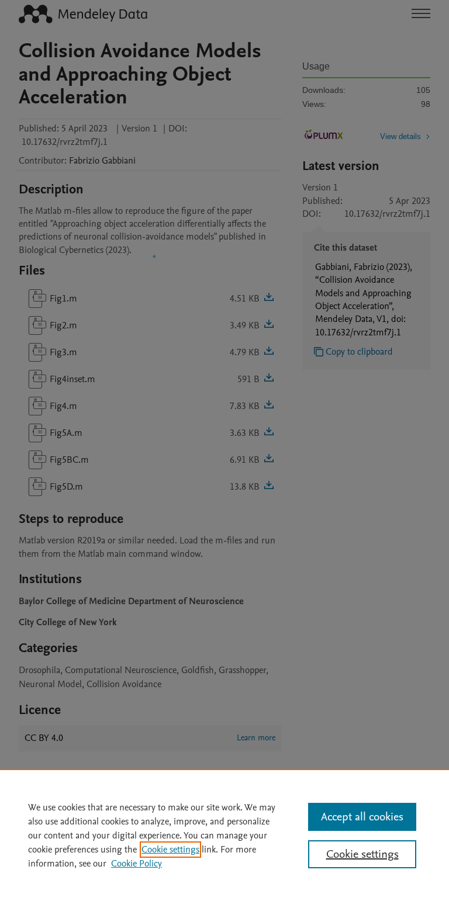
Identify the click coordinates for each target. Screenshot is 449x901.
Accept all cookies (362, 816)
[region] (224, 835)
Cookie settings (170, 849)
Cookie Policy (136, 863)
